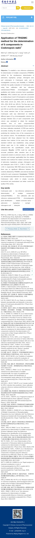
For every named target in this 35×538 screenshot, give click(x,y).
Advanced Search (27, 8)
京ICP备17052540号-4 (17, 522)
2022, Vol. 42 (30, 26)
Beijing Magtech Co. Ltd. (21, 533)
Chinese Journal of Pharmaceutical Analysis (12, 26)
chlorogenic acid (6, 205)
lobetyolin (17, 205)
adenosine (4, 203)
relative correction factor (23, 200)
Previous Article (13, 229)
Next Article (23, 229)
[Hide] (32, 275)
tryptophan (16, 203)
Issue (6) (5, 28)
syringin (27, 203)
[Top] (32, 271)
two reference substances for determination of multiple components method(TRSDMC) (17, 193)
